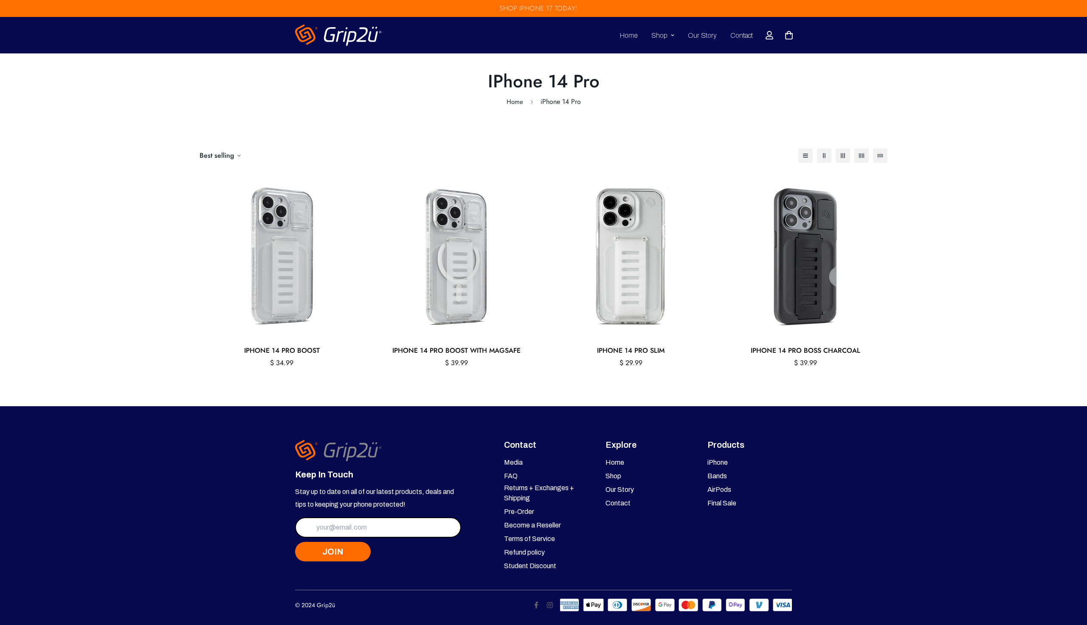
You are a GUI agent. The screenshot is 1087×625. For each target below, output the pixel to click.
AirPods (719, 489)
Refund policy (524, 552)
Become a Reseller (532, 525)
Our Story (702, 35)
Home (629, 35)
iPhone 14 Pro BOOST (282, 350)
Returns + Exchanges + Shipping (539, 493)
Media (513, 462)
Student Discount (530, 565)
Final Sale (721, 503)
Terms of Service (529, 538)
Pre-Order (519, 511)
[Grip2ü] (338, 35)
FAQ (511, 476)
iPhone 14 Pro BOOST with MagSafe (456, 350)
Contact (741, 35)
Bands (717, 476)
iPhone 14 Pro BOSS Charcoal (805, 350)
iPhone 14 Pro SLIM (631, 350)
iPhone (717, 462)
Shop (659, 35)
